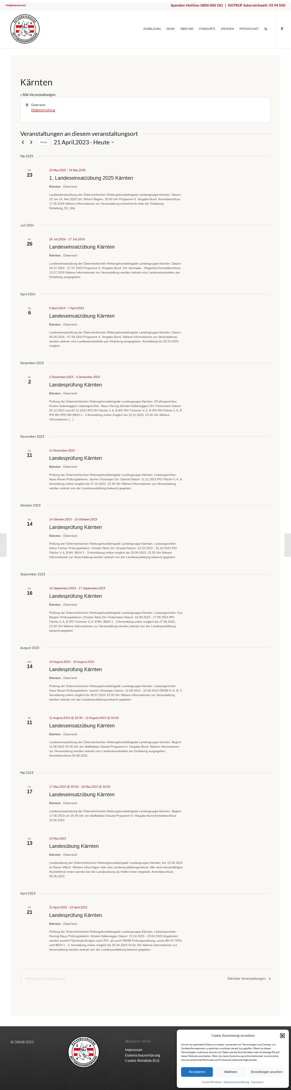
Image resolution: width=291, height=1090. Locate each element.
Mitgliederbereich (16, 5)
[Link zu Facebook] (282, 29)
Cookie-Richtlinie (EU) (142, 1060)
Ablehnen (230, 1072)
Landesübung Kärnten (74, 846)
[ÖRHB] (25, 29)
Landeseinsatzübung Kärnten (82, 247)
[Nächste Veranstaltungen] (31, 142)
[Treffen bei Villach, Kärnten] (3, 545)
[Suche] (266, 29)
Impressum (257, 1082)
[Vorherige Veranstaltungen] (22, 142)
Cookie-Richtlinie (212, 1082)
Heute (43, 142)
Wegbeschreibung (43, 109)
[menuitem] (16, 5)
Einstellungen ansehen (266, 1072)
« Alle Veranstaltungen (37, 95)
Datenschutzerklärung (236, 1082)
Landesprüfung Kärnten (75, 385)
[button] (282, 1036)
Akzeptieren (197, 1072)
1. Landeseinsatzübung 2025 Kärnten (91, 178)
